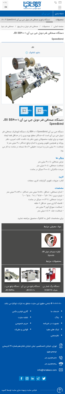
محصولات (46, 26)
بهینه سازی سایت (18, 390)
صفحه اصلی (58, 26)
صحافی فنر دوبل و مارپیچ (27, 26)
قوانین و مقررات (21, 329)
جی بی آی (46, 13)
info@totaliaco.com (60, 3)
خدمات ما (55, 311)
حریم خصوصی (21, 323)
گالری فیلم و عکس (20, 311)
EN (6, 7)
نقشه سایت (23, 317)
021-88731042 (55, 3)
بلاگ (57, 317)
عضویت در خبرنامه (51, 323)
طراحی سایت (32, 390)
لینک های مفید (52, 329)
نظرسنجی (55, 335)
